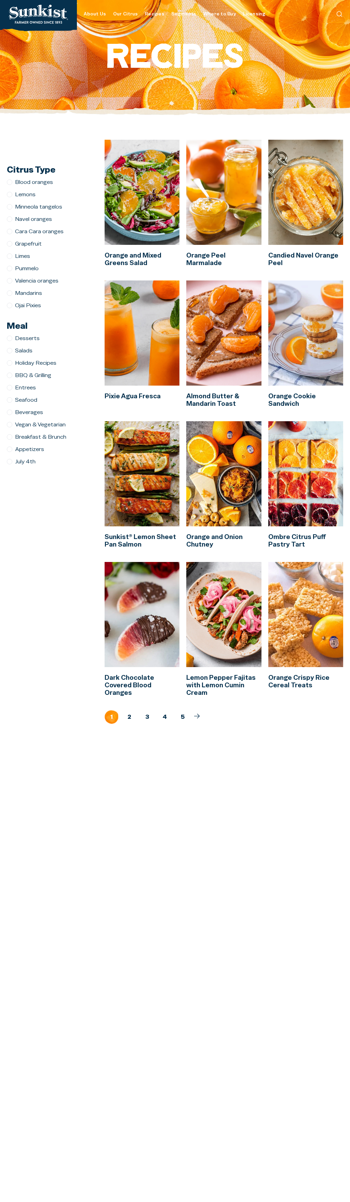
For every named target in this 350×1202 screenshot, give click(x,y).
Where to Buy (219, 14)
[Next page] (196, 716)
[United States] (38, 14)
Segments (183, 14)
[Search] (339, 14)
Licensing (254, 14)
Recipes (154, 14)
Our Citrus (125, 14)
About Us (95, 14)
